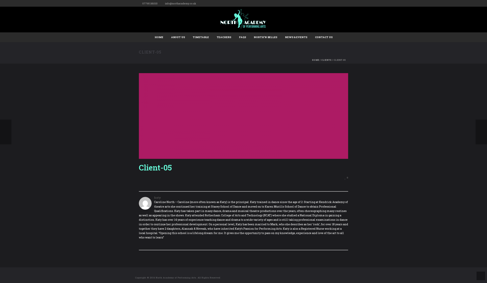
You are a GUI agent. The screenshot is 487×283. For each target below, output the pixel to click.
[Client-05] (243, 116)
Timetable (201, 37)
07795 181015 (150, 3)
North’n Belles (265, 37)
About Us (178, 37)
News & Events (296, 37)
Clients (326, 60)
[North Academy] (243, 19)
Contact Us (324, 37)
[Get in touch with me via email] (141, 244)
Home (159, 37)
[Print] (340, 177)
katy (157, 197)
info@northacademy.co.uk (180, 3)
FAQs (242, 37)
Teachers (224, 37)
